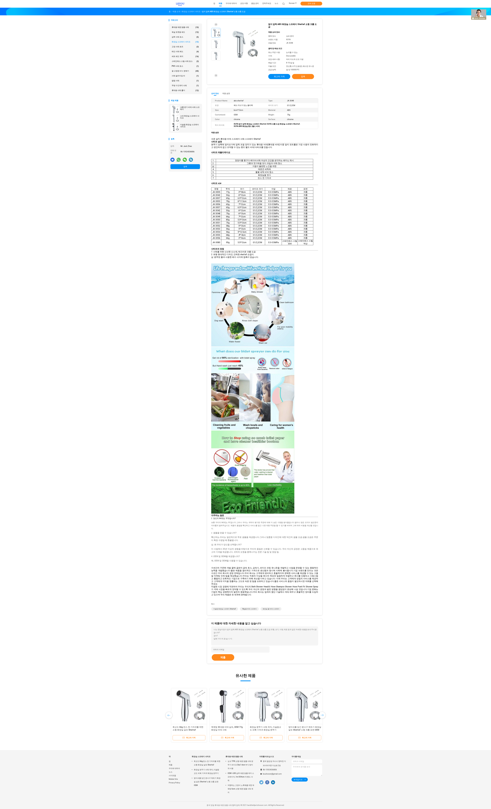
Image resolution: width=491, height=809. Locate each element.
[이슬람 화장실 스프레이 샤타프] (174, 127)
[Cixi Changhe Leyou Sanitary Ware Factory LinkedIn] (273, 782)
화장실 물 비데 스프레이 (271, 609)
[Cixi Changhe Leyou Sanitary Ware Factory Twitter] (261, 782)
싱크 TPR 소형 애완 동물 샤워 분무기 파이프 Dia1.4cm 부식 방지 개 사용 (240, 764)
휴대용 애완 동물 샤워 (185, 27)
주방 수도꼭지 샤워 (185, 85)
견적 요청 (311, 3)
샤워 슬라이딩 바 (185, 76)
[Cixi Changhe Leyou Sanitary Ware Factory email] (172, 160)
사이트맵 (172, 776)
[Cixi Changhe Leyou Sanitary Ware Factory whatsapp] (179, 160)
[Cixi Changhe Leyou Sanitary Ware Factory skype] (191, 160)
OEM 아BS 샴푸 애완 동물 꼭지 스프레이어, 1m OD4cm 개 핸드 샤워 (241, 776)
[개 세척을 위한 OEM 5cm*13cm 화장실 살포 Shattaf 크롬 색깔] (187, 706)
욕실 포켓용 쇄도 (185, 32)
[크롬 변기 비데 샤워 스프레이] (174, 109)
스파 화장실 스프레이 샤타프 (189, 117)
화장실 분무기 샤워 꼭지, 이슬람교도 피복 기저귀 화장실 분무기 (206, 771)
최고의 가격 (279, 76)
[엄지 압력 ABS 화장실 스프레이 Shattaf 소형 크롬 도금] (243, 44)
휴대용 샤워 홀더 (185, 90)
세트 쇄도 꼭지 (185, 56)
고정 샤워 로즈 (185, 47)
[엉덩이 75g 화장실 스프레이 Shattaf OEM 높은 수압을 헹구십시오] (264, 706)
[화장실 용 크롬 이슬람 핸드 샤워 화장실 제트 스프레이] (225, 706)
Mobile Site (173, 779)
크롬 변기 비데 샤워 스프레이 (190, 108)
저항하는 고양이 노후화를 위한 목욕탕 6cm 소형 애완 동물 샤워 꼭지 (241, 788)
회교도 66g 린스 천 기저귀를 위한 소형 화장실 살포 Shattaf (207, 763)
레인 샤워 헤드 (185, 51)
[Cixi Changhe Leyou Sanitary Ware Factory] (180, 4)
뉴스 (170, 772)
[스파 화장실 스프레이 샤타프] (174, 118)
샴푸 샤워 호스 (185, 37)
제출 (223, 657)
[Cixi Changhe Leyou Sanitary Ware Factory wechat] (185, 160)
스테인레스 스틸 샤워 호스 (185, 61)
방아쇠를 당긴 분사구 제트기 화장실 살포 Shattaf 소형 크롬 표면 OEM (207, 781)
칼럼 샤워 (185, 81)
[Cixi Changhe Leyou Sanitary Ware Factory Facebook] (267, 782)
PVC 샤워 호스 (185, 66)
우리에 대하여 (174, 768)
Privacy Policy (174, 783)
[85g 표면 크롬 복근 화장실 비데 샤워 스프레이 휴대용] (303, 706)
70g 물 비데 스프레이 (249, 609)
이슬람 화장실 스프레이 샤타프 (189, 126)
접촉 (185, 166)
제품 (170, 765)
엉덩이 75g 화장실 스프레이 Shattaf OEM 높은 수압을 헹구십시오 (264, 730)
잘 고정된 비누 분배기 (185, 71)
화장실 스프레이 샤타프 (185, 42)
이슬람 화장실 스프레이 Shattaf (224, 609)
